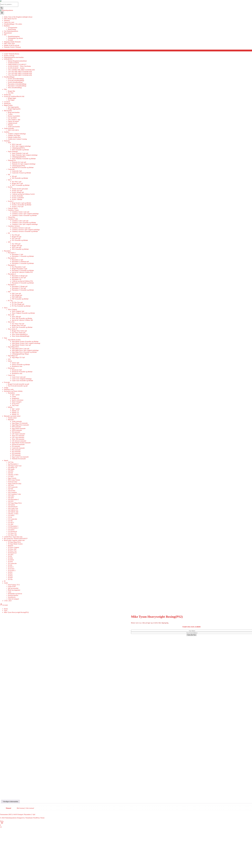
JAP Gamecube (13, 487)
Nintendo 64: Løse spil (19, 162)
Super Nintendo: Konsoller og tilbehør (24, 158)
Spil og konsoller (13, 588)
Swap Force (15, 403)
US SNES (11, 515)
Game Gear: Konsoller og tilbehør (22, 380)
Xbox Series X (12, 329)
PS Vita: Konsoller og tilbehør (21, 306)
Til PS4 (10, 576)
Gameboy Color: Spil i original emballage (25, 224)
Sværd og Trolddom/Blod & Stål (14, 96)
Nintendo (7, 141)
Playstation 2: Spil (17, 260)
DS (9, 233)
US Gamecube (12, 519)
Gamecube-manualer (18, 448)
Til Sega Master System (15, 544)
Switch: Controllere (18, 197)
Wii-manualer (16, 432)
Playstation (7, 251)
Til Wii (10, 565)
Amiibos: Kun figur (14, 135)
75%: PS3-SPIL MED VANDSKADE (20, 73)
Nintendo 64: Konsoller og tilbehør (23, 167)
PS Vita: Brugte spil (18, 304)
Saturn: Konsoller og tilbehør (21, 364)
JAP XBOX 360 (13, 512)
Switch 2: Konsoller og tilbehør (21, 205)
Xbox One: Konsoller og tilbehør (22, 327)
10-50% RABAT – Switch (16, 68)
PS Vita (10, 300)
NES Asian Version (14, 480)
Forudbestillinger (9, 77)
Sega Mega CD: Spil (18, 357)
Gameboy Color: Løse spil (20, 221)
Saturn (10, 361)
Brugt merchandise (14, 112)
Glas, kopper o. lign (14, 119)
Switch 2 (10, 201)
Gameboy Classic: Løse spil (20, 212)
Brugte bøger (12, 98)
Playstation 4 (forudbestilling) (17, 84)
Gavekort (7, 102)
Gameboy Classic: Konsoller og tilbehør (24, 215)
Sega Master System (14, 340)
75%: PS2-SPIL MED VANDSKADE (20, 71)
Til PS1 (10, 572)
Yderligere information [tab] (10, 801)
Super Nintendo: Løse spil (20, 153)
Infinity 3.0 (15, 414)
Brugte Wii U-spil (17, 183)
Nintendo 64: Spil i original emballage (23, 164)
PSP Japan (11, 469)
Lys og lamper (12, 118)
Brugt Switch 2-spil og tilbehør (21, 203)
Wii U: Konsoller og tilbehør (21, 185)
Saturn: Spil (15, 363)
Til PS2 (10, 574)
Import (6, 460)
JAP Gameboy (12, 492)
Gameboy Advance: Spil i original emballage (26, 229)
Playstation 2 (12, 258)
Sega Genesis (12, 478)
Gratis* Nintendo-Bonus (11, 54)
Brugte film (11, 91)
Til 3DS (10, 558)
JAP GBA (11, 496)
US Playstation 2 (13, 528)
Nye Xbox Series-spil (18, 332)
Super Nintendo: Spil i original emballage (25, 155)
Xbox (5, 308)
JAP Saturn (11, 505)
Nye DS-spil (16, 235)
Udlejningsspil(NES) (18, 148)
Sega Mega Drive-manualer (20, 425)
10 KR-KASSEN (13, 63)
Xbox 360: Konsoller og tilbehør (22, 318)
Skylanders (11, 393)
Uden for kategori (13, 599)
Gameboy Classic (13, 210)
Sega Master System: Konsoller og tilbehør (25, 341)
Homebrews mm (17, 366)
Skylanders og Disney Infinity (13, 391)
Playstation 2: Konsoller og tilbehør (23, 263)
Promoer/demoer (13, 595)
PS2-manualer (16, 451)
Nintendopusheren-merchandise (14, 57)
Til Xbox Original (13, 547)
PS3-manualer (16, 453)
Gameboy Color (13, 219)
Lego (9, 592)
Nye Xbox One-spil (18, 324)
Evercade (7, 382)
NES (9, 142)
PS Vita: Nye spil (17, 302)
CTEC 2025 (8, 601)
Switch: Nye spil (17, 190)
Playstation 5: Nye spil (19, 288)
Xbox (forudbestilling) (15, 87)
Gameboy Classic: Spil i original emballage (25, 213)
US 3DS (10, 524)
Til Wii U (11, 567)
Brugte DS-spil (16, 237)
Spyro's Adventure (17, 400)
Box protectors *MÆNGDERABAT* (16, 538)
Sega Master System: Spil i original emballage (26, 343)
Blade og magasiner (14, 590)
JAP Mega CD (12, 467)
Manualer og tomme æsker (12, 416)
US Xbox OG (12, 533)
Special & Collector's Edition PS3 (22, 272)
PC (5, 581)
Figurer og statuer (13, 121)
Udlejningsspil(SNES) (19, 157)
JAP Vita (10, 462)
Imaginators (15, 398)
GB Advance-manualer (19, 441)
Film (5, 89)
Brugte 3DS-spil (17, 245)
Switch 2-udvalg (9, 55)
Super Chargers (16, 402)
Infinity (10, 407)
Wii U (10, 180)
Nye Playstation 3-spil (18, 267)
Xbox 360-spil (16, 316)
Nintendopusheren (11, 818)
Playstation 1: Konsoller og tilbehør (23, 256)
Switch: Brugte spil (18, 192)
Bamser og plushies (14, 116)
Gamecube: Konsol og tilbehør (21, 173)
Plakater (10, 125)
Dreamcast (11, 368)
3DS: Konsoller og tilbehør (20, 249)
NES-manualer (16, 427)
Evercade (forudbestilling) (16, 80)
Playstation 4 (12, 274)
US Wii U (11, 522)
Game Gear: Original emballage (22, 379)
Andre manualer (17, 421)
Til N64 (10, 561)
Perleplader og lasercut (15, 593)
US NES (10, 476)
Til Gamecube (12, 563)
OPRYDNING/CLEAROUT (17, 64)
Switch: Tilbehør (17, 199)
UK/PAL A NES (13, 474)
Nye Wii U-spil (16, 181)
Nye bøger (11, 100)
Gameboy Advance (14, 226)
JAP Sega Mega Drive (15, 503)
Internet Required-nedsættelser (17, 61)
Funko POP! (12, 586)
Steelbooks (7, 103)
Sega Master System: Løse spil (21, 345)
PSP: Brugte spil (17, 295)
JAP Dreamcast (12, 506)
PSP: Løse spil (16, 293)
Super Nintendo (13, 151)
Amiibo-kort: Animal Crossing (17, 139)
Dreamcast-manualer (18, 444)
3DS (9, 242)
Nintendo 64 (12, 160)
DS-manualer (16, 446)
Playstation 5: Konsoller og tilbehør (23, 290)
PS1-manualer (16, 450)
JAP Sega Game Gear (14, 466)
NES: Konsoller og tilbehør (20, 150)
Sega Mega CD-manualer (20, 423)
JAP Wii (10, 489)
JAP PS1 (10, 471)
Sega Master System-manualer (21, 443)
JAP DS (10, 473)
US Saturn (11, 530)
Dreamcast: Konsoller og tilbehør (22, 371)
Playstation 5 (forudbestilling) (17, 86)
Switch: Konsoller (17, 196)
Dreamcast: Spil (17, 370)
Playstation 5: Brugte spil (19, 286)
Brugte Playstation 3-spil (19, 268)
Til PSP (10, 577)
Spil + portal (15, 395)
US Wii (10, 521)
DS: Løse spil (16, 238)
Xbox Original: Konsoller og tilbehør (23, 313)
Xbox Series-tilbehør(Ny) (20, 334)
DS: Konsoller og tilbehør (20, 240)
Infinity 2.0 (15, 412)
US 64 (10, 517)
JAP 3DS (11, 498)
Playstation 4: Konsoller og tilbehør (23, 283)
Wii (9, 174)
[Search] (1, 8)
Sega (5, 338)
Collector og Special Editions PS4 (22, 281)
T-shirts (10, 114)
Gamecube (11, 169)
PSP (9, 292)
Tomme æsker (12, 418)
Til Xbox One (12, 551)
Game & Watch (13, 208)
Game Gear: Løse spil (18, 377)
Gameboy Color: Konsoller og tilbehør (24, 222)
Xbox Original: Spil (18, 311)
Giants (14, 396)
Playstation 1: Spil (17, 254)
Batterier (10, 545)
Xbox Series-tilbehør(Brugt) (20, 336)
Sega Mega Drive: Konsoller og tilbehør (24, 352)
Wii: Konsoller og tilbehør (20, 178)
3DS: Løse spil (16, 247)
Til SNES (11, 560)
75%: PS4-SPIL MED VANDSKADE (20, 75)
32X (9, 359)
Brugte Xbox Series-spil (19, 331)
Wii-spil (14, 176)
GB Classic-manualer (18, 434)
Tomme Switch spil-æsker (20, 189)
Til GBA (10, 554)
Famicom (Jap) (12, 482)
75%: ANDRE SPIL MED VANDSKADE (21, 70)
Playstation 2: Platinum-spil (20, 261)
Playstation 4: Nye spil (19, 277)
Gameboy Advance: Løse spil (21, 228)
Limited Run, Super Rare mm (13, 537)
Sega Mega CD (13, 355)
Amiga (6, 387)
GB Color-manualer (18, 437)
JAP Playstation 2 (13, 499)
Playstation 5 (12, 284)
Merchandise (8, 110)
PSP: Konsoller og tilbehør (20, 299)
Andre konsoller (9, 128)
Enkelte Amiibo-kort (14, 137)
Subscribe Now (191, 635)
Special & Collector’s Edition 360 (22, 320)
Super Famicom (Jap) (14, 483)
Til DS (10, 556)
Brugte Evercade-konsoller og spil (18, 384)
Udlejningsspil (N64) (18, 166)
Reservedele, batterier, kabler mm (14, 540)
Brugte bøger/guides (14, 109)
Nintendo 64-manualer (19, 458)
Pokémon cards (8, 389)
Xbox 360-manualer (18, 439)
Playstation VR (16, 279)
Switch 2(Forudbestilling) (16, 79)
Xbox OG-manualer (18, 435)
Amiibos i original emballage (17, 134)
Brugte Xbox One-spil (19, 325)
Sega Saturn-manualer (18, 428)
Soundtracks (12, 597)
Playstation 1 (12, 253)
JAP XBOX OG (13, 510)
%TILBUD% (8, 59)
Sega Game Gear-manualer (20, 457)
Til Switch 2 (11, 570)
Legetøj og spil (12, 123)
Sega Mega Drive (13, 347)
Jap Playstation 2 (13, 464)
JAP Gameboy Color (14, 494)
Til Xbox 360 (12, 549)
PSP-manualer (16, 455)
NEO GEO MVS (13, 130)
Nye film (10, 93)
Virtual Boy (11, 217)
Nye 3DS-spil (16, 244)
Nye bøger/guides (13, 107)
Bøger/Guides (8, 105)
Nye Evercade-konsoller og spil (17, 386)
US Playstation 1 (13, 526)
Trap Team (15, 405)
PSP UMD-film (16, 297)
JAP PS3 (10, 501)
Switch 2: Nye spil (17, 206)
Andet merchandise (14, 126)
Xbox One (11, 322)
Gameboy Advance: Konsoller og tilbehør (25, 231)
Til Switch (11, 569)
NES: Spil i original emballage (21, 146)
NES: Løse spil (16, 144)
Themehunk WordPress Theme (34, 818)
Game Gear (11, 375)
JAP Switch (11, 490)
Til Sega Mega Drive (14, 542)
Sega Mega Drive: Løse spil (20, 348)
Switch (10, 187)
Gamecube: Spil (17, 171)
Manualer (11, 419)
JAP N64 (11, 485)
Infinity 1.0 (15, 411)
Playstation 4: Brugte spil (19, 276)
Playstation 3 (12, 265)
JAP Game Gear (13, 508)
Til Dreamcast (12, 553)
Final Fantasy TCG (14, 585)
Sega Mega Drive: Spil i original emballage (25, 350)
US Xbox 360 (12, 535)
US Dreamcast (12, 531)
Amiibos (6, 132)
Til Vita (10, 579)
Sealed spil (7, 94)
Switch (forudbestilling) (15, 82)
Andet (6, 583)
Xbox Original (12, 309)
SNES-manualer (17, 430)
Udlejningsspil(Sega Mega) (20, 354)
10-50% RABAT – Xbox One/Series (19, 66)
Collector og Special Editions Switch (23, 194)
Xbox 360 (11, 315)
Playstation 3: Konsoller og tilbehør (23, 270)
